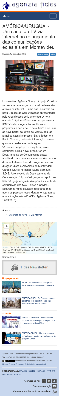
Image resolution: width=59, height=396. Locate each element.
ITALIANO (23, 371)
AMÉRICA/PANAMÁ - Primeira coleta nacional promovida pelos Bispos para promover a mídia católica (38, 320)
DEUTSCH (7, 374)
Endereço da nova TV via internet (25, 214)
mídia (53, 54)
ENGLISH (32, 371)
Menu (6, 16)
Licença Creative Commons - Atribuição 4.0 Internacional (24, 364)
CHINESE (17, 374)
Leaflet (5, 247)
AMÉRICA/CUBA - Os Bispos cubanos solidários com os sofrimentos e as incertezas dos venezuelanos (38, 301)
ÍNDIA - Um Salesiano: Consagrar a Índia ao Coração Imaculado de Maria (38, 284)
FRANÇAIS (51, 371)
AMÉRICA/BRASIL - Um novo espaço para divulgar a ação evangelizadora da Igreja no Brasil (39, 336)
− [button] (7, 231)
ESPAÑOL (41, 371)
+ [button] (7, 226)
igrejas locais (43, 54)
